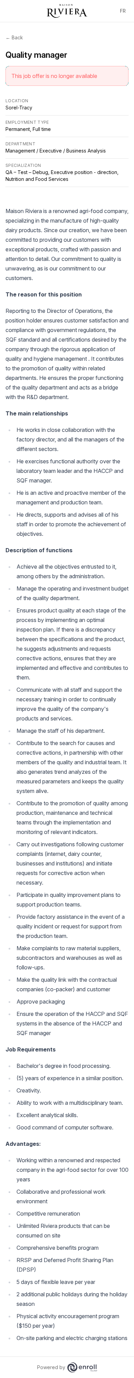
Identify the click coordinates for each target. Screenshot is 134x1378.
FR (123, 11)
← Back (14, 37)
